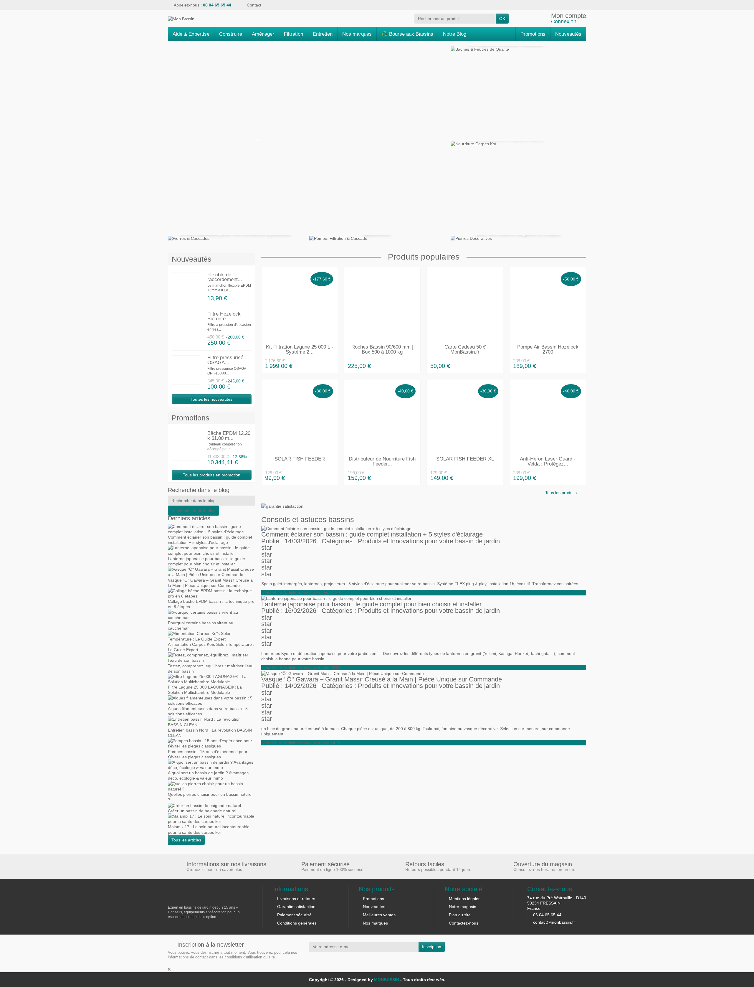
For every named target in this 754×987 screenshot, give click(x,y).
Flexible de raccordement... (224, 277)
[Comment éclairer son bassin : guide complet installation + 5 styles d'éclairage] (336, 528)
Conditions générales (297, 923)
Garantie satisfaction (296, 906)
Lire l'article (278, 592)
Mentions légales (464, 898)
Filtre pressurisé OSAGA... (225, 360)
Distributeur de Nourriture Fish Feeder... (382, 461)
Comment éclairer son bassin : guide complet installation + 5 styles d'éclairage (372, 534)
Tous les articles (186, 840)
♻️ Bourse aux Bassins (407, 34)
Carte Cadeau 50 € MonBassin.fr (465, 349)
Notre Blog (454, 34)
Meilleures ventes (379, 914)
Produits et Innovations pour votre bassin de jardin (429, 541)
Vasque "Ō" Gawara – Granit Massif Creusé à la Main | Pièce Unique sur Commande (381, 679)
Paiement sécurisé (294, 914)
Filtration (293, 34)
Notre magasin (462, 906)
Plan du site (460, 914)
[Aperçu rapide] (331, 365)
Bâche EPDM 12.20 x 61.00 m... (228, 435)
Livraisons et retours (296, 898)
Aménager (263, 34)
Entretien (323, 34)
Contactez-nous (463, 923)
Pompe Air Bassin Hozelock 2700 (547, 349)
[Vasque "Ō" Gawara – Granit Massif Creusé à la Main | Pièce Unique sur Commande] (342, 673)
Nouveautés (374, 906)
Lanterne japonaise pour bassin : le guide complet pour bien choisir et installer (371, 604)
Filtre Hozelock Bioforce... (224, 316)
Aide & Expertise (191, 34)
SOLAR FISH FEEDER (300, 459)
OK (502, 18)
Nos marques (357, 34)
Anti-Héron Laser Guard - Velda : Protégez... (548, 461)
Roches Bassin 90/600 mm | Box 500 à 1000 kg (382, 349)
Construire (230, 34)
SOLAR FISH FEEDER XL (465, 459)
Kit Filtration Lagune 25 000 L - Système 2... (299, 349)
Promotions (373, 898)
